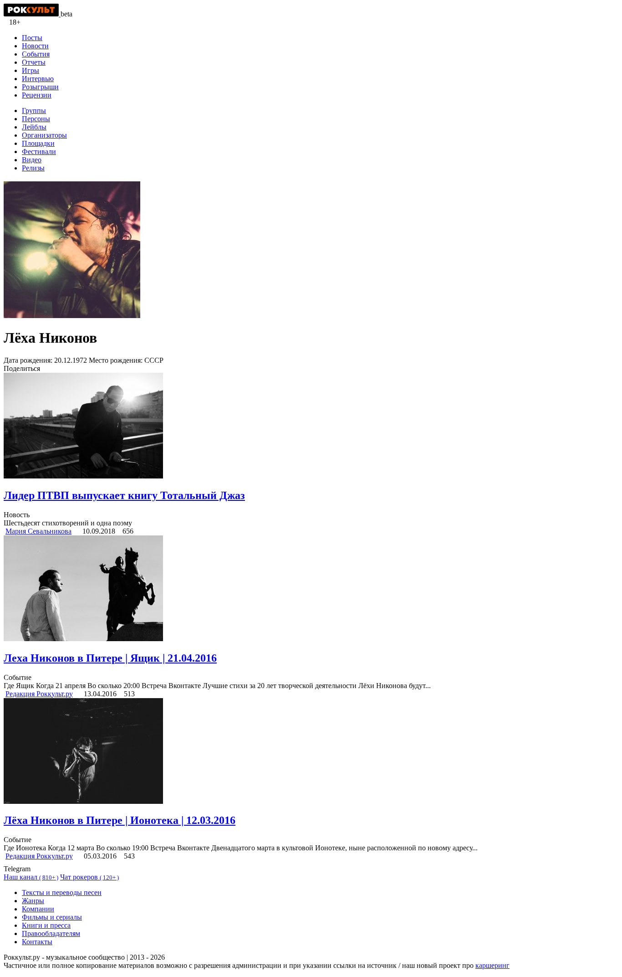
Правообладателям (51, 933)
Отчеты (34, 62)
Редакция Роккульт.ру (39, 694)
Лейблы (34, 127)
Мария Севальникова (38, 531)
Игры (30, 70)
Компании (38, 909)
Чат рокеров (89, 877)
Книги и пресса (46, 925)
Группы (34, 110)
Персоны (36, 119)
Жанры (33, 901)
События (36, 54)
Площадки (38, 143)
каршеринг (492, 965)
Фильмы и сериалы (52, 917)
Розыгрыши (40, 87)
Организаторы (44, 135)
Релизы (33, 168)
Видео (31, 160)
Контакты (37, 942)
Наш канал (31, 877)
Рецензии (36, 95)
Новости (35, 46)
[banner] (32, 14)
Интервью (38, 78)
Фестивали (39, 151)
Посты (32, 37)
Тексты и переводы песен (62, 892)
